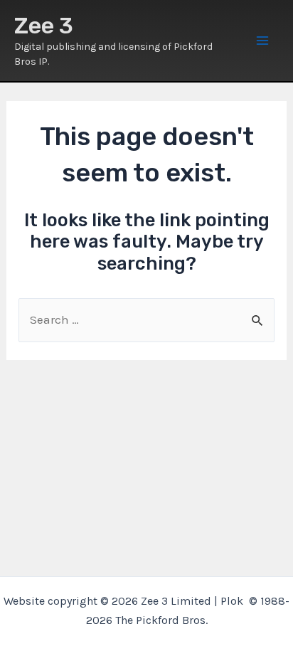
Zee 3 (43, 25)
